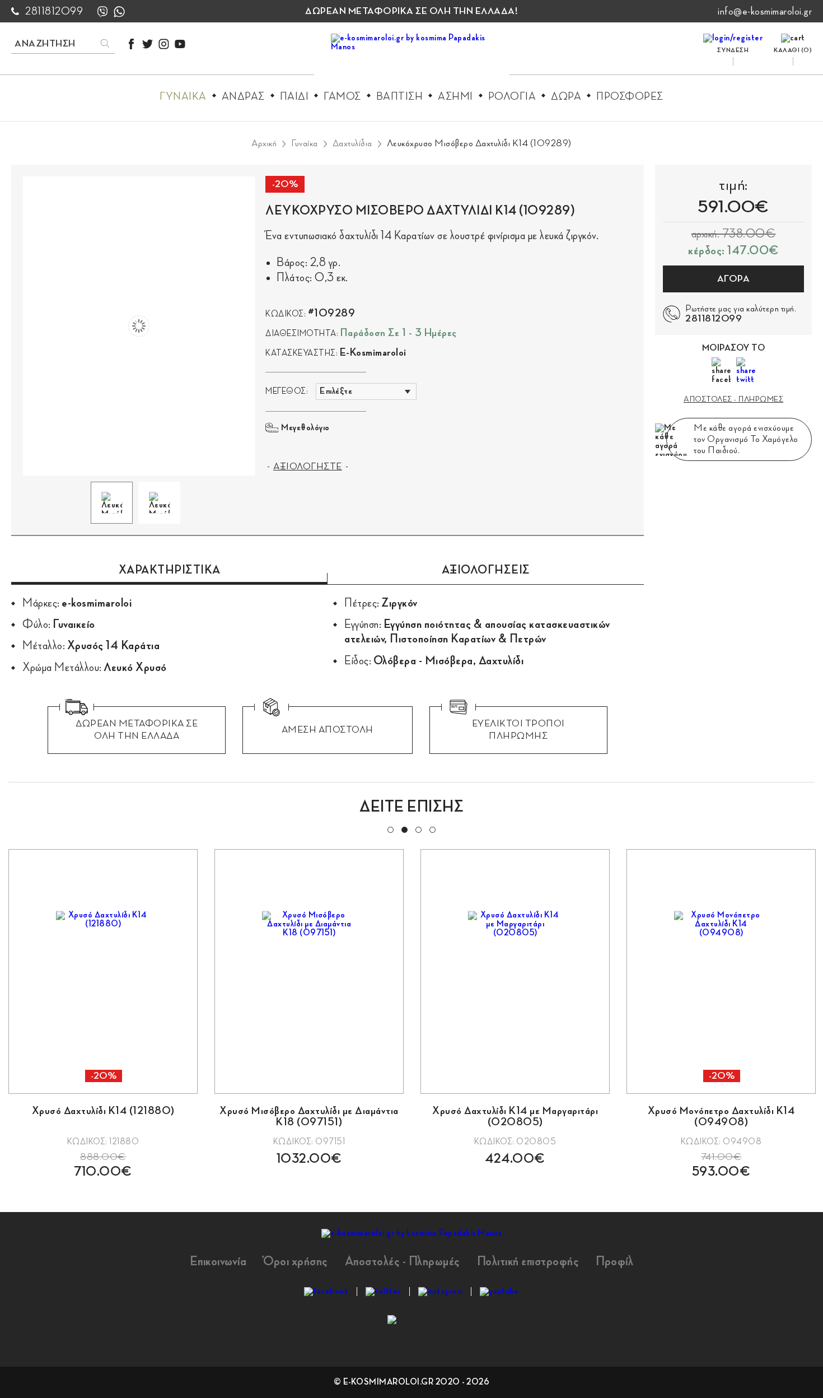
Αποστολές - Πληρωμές (402, 1261)
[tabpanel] (103, 1013)
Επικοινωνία (218, 1261)
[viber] (102, 11)
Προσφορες (629, 96)
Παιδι (294, 96)
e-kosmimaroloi (373, 352)
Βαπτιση (399, 96)
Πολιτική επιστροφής (528, 1261)
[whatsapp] (119, 11)
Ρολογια (512, 96)
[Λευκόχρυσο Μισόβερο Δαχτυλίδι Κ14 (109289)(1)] (139, 326)
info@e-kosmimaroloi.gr (765, 11)
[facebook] (131, 44)
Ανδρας (243, 96)
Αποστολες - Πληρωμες (733, 399)
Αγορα (733, 279)
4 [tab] (431, 829)
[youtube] (180, 44)
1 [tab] (389, 829)
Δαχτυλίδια (352, 143)
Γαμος (342, 96)
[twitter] (147, 44)
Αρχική (264, 143)
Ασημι (455, 96)
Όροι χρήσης (295, 1261)
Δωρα (566, 96)
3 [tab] (417, 829)
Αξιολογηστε (307, 467)
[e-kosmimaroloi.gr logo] (411, 57)
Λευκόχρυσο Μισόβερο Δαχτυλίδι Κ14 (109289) (479, 143)
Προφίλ (614, 1261)
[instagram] (163, 44)
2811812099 (54, 11)
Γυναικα (183, 96)
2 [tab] (403, 829)
